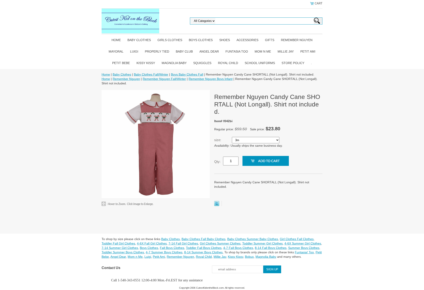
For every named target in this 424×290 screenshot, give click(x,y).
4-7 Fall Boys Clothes (238, 248)
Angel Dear (209, 51)
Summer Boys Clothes (303, 248)
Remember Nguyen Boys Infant (211, 79)
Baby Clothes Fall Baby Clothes (203, 239)
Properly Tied (157, 51)
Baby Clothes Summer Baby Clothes (252, 239)
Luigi (134, 51)
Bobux (249, 256)
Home (116, 40)
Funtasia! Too (304, 252)
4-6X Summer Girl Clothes (302, 243)
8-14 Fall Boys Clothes (270, 248)
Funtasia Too (236, 51)
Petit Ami (307, 51)
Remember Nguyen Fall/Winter (164, 79)
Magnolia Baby (174, 63)
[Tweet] (216, 205)
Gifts (269, 40)
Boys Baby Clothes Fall (187, 74)
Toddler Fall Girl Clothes (118, 243)
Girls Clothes (169, 40)
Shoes (224, 40)
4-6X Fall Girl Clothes (152, 243)
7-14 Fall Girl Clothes (183, 243)
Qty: (217, 161)
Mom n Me (263, 51)
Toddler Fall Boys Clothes (203, 248)
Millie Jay (286, 51)
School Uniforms (260, 63)
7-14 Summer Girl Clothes (120, 248)
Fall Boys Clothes (172, 248)
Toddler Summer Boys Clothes (123, 252)
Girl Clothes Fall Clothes (297, 239)
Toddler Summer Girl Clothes (262, 243)
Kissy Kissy (145, 63)
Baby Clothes (139, 40)
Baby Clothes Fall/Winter (151, 74)
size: (218, 140)
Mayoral (116, 51)
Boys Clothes (201, 40)
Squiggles (202, 63)
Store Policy (293, 63)
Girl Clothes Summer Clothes (220, 243)
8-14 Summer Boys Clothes (203, 252)
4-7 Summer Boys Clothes (164, 252)
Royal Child (228, 63)
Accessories (247, 40)
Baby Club (184, 51)
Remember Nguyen (296, 40)
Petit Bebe (121, 63)
